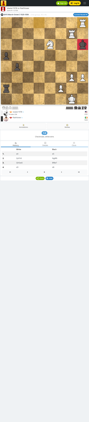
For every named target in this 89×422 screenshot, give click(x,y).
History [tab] (16, 145)
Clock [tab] (74, 145)
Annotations (23, 127)
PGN (50, 178)
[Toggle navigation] (85, 3)
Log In (76, 3)
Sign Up (63, 3)
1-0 (44, 133)
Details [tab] (45, 145)
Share (41, 178)
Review (67, 127)
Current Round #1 (81, 15)
